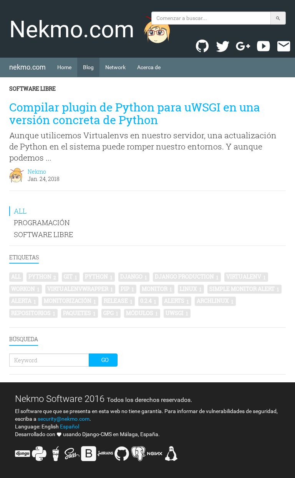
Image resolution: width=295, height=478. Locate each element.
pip (127, 288)
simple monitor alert (244, 288)
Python (98, 276)
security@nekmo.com (63, 419)
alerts (176, 300)
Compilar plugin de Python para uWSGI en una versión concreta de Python (134, 113)
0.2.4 (148, 300)
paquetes (79, 313)
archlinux (215, 300)
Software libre (32, 88)
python (42, 276)
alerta (23, 300)
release (118, 300)
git (70, 276)
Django (133, 276)
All (20, 211)
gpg (110, 313)
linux (190, 288)
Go (105, 359)
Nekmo (37, 171)
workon (25, 288)
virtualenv (245, 276)
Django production (186, 276)
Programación (42, 222)
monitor (157, 288)
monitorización (70, 300)
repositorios (33, 313)
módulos (141, 313)
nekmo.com (30, 67)
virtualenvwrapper (80, 288)
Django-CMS (97, 434)
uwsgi (177, 313)
